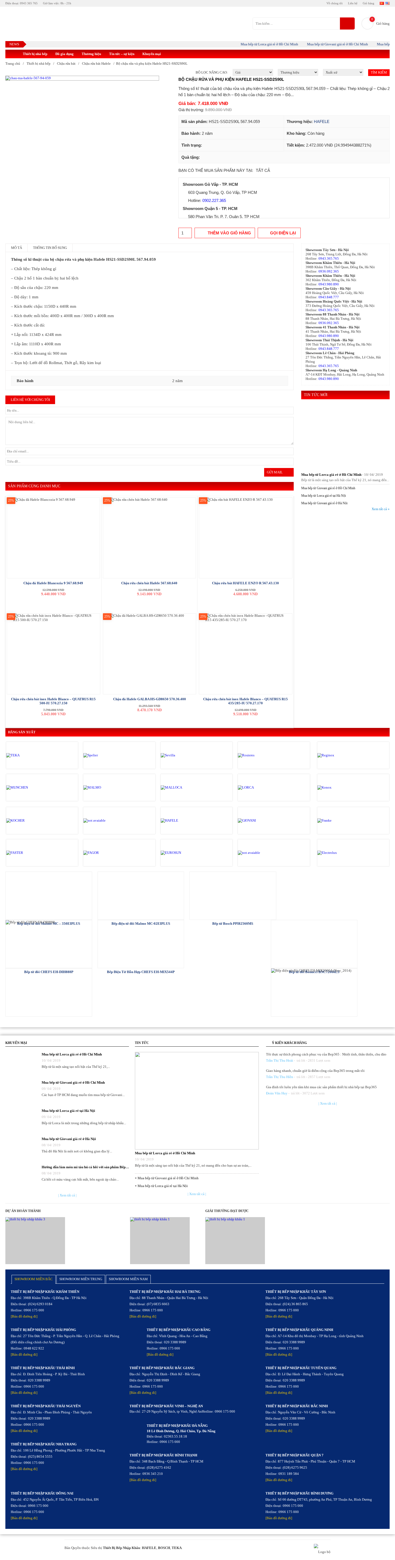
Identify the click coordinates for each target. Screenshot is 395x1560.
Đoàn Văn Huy (277, 1093)
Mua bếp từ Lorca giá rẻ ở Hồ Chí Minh (255, 44)
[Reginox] (340, 755)
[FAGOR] (106, 852)
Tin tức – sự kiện (121, 54)
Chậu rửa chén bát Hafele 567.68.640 (149, 583)
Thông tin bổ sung (50, 248)
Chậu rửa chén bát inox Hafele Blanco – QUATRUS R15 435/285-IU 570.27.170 (245, 701)
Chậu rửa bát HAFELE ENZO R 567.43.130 (245, 583)
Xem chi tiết (48, 895)
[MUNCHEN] (29, 787)
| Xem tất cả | (67, 1195)
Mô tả (16, 248)
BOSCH (164, 1548)
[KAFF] (106, 820)
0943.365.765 (328, 258)
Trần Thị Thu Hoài (279, 1060)
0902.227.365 (214, 200)
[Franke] (340, 820)
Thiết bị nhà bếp (35, 54)
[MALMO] (106, 787)
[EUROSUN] (183, 852)
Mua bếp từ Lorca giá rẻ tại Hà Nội (323, 496)
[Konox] (340, 787)
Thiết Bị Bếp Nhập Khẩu (121, 1548)
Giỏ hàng (368, 3)
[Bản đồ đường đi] (24, 1316)
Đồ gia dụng (64, 54)
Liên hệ (352, 3)
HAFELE (321, 121)
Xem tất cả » (381, 509)
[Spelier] (106, 755)
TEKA (177, 1548)
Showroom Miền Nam (128, 1279)
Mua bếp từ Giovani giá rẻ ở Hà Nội (324, 503)
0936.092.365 (328, 271)
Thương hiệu (91, 54)
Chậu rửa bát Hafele (96, 63)
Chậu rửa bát (66, 63)
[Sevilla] (183, 755)
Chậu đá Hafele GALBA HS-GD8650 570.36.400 (149, 699)
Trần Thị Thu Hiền (279, 1077)
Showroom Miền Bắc (34, 1279)
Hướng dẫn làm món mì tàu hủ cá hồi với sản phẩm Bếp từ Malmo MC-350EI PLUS (85, 1167)
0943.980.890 (328, 284)
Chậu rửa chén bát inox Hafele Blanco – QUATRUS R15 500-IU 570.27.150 (53, 701)
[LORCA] (260, 787)
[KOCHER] (29, 820)
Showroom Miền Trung (80, 1279)
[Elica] (260, 852)
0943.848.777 (328, 297)
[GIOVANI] (260, 820)
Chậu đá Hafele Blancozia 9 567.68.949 (53, 583)
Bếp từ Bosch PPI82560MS (232, 924)
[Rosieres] (260, 755)
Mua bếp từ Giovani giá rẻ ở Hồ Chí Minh (323, 44)
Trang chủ (12, 63)
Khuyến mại (151, 54)
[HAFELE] (183, 820)
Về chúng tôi (334, 3)
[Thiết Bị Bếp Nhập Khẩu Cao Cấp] (12, 54)
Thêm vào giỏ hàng (229, 233)
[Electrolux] (340, 852)
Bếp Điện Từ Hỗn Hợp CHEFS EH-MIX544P (141, 972)
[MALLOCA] (183, 787)
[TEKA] (29, 755)
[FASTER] (29, 852)
